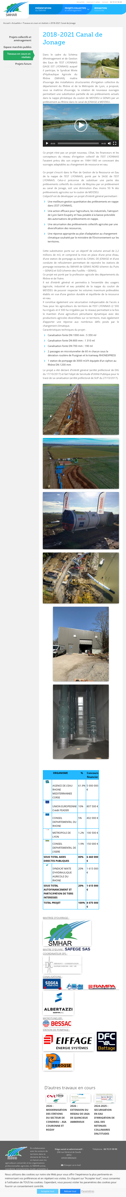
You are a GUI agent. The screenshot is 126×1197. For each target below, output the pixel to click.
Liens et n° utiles (93, 2)
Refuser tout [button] (70, 1191)
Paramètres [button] (87, 1191)
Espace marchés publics (17, 47)
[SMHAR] (16, 8)
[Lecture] (47, 143)
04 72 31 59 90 (116, 2)
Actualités (80, 2)
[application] (81, 125)
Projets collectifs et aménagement (20, 38)
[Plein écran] (114, 143)
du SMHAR (43, 9)
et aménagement (75, 9)
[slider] (78, 143)
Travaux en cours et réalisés (36, 23)
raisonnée (100, 9)
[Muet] (109, 143)
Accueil (6, 23)
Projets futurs (23, 63)
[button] (80, 125)
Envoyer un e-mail (72, 1165)
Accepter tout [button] (47, 1191)
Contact (105, 2)
